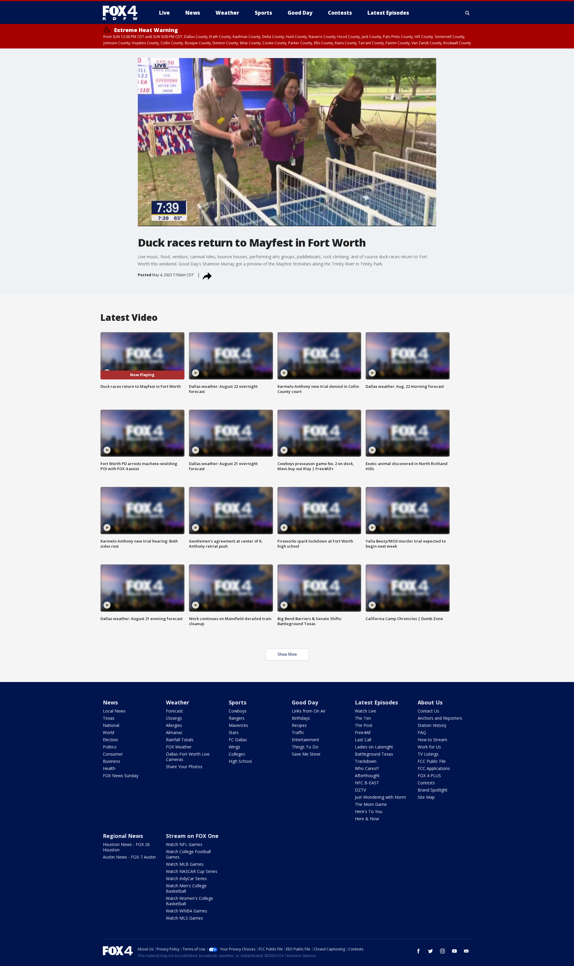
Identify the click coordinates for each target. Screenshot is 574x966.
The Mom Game (371, 804)
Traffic (298, 732)
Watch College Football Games (188, 854)
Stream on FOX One (192, 835)
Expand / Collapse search (467, 12)
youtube (454, 951)
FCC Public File (432, 761)
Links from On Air (309, 711)
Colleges (237, 754)
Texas (109, 718)
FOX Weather (179, 747)
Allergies (174, 725)
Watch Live (365, 711)
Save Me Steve (306, 754)
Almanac (174, 732)
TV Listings (428, 754)
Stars (234, 732)
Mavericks (238, 725)
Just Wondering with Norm (380, 797)
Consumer (113, 754)
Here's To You (368, 811)
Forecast (174, 711)
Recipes (299, 725)
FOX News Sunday (120, 775)
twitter (430, 951)
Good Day (305, 702)
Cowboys (238, 711)
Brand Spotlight (433, 790)
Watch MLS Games (184, 918)
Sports (237, 702)
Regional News (123, 835)
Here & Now (367, 818)
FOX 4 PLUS (429, 775)
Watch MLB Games (185, 864)
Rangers (237, 718)
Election (110, 739)
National (111, 725)
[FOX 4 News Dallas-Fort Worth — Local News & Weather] (122, 13)
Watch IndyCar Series (186, 878)
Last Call (363, 739)
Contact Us (428, 711)
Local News (114, 711)
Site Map (426, 797)
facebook (418, 951)
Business (111, 761)
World (108, 732)
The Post (364, 725)
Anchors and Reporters (440, 718)
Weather (177, 702)
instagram (442, 951)
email (466, 951)
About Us (430, 702)
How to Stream (432, 739)
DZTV (360, 790)
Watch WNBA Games (186, 911)
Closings (174, 718)
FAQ (422, 732)
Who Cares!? (367, 768)
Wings (234, 747)
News (110, 702)
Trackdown (365, 761)
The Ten (363, 718)
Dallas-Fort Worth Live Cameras (188, 756)
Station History (432, 725)
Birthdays (301, 718)
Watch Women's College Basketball (189, 900)
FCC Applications (434, 768)
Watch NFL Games (184, 844)
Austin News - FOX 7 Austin (129, 857)
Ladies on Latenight (374, 747)
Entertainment (305, 739)
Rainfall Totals (179, 739)
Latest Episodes (376, 702)
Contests (426, 783)
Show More (287, 654)
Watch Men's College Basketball (186, 888)
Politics (110, 747)
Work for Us (429, 747)
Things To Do (305, 747)
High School (240, 761)
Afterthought (367, 775)
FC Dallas (238, 739)
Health (109, 768)
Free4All (362, 732)
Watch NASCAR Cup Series (191, 871)
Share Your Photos (184, 766)
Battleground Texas (374, 754)
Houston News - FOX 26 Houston (126, 847)
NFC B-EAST (367, 783)
